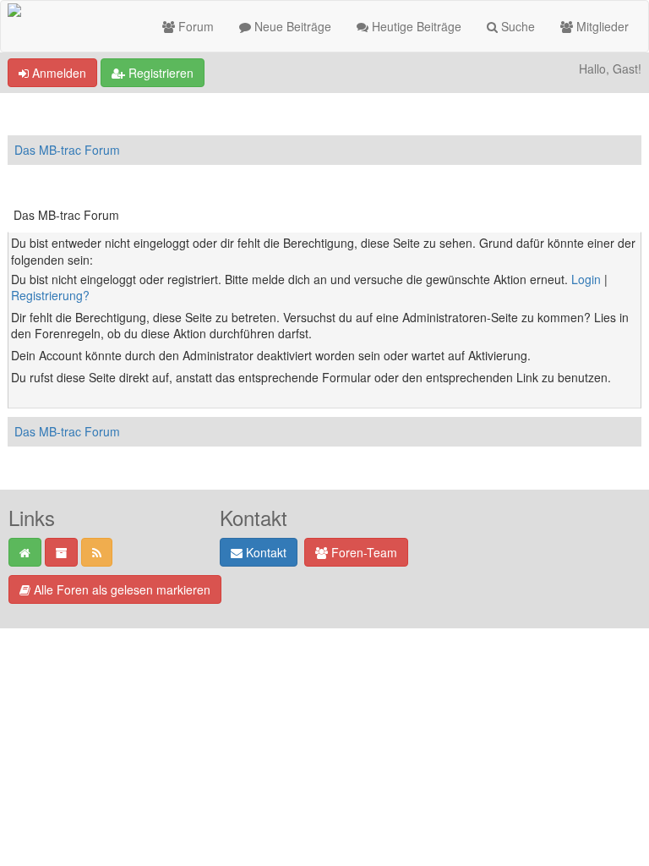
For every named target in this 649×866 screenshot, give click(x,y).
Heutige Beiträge (414, 26)
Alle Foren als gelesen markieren (120, 589)
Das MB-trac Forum (67, 149)
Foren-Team (362, 552)
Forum (194, 26)
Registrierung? (50, 295)
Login (586, 279)
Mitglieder (601, 26)
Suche (516, 26)
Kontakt (264, 552)
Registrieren (159, 72)
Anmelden (57, 72)
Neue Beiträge (291, 26)
